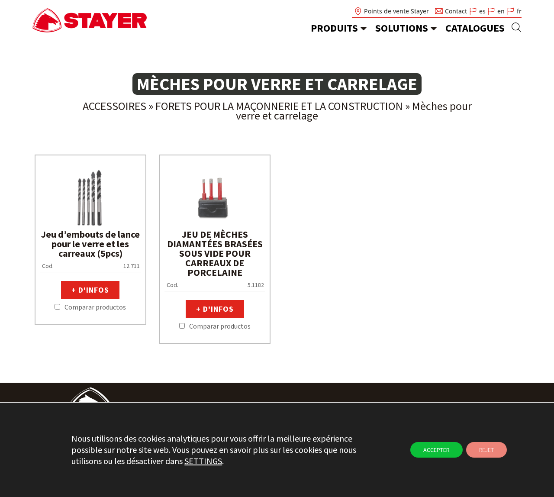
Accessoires (114, 106)
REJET (486, 450)
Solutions (401, 28)
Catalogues (475, 28)
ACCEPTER (436, 450)
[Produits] (363, 28)
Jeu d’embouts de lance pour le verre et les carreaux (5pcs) (90, 243)
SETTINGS (203, 460)
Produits (334, 28)
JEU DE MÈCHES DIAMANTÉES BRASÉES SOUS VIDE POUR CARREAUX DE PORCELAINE (215, 253)
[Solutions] (433, 28)
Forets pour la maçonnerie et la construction (279, 106)
